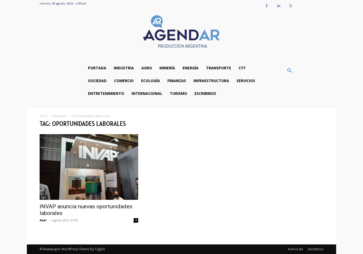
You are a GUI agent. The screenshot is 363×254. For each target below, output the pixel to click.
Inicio (44, 116)
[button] (289, 70)
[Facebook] (266, 6)
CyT (43, 197)
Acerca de (295, 249)
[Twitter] (290, 6)
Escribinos (315, 249)
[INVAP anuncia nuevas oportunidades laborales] (89, 167)
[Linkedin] (278, 6)
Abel (43, 220)
